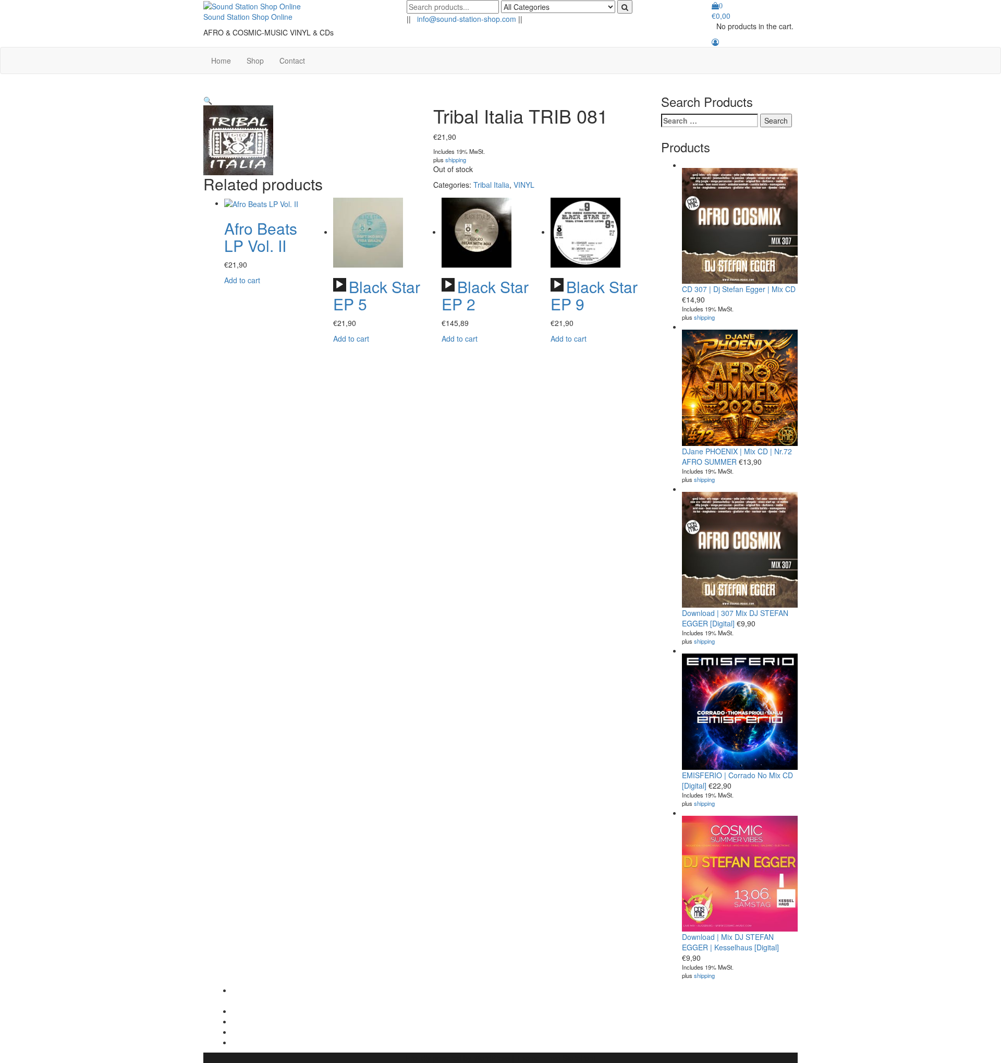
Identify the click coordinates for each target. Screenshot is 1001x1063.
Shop (255, 60)
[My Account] (715, 42)
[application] (339, 285)
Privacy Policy (254, 1011)
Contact (292, 60)
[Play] (339, 285)
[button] (207, 100)
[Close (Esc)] (989, 11)
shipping (455, 159)
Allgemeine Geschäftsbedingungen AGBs (280, 995)
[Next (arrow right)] (983, 531)
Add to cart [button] (242, 280)
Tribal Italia (491, 184)
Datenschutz (252, 1031)
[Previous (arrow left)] (18, 531)
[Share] (966, 11)
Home (221, 60)
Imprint (243, 1021)
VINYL (524, 184)
